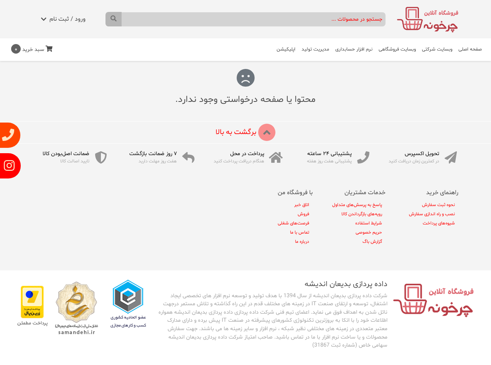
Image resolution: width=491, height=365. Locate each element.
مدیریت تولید (315, 49)
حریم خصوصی (369, 232)
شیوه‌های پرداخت (439, 223)
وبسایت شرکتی (437, 49)
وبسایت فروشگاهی (397, 49)
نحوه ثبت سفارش (438, 205)
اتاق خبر (301, 205)
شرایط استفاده (368, 223)
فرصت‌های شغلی (293, 223)
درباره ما (302, 242)
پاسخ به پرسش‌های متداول (357, 205)
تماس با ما (299, 232)
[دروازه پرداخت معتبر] (32, 302)
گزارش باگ (372, 242)
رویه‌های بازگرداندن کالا (361, 214)
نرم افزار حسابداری (353, 49)
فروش (303, 214)
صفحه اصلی (470, 49)
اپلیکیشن (286, 49)
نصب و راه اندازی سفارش (432, 214)
